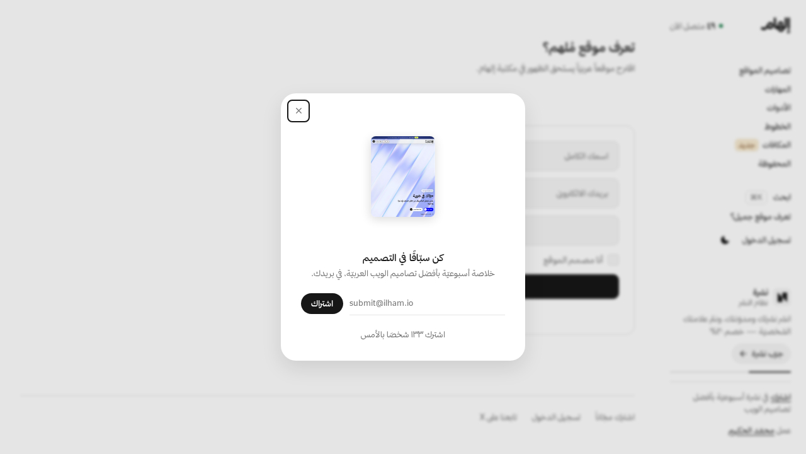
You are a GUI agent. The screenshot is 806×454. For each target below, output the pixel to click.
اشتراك (322, 303)
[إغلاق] (298, 111)
